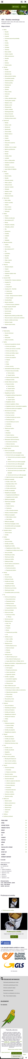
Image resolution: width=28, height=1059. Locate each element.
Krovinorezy (7, 247)
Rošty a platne (8, 209)
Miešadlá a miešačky (9, 224)
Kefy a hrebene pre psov (10, 685)
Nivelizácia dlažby (9, 196)
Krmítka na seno (8, 747)
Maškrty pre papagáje (10, 499)
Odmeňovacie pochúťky (11, 632)
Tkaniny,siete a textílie (10, 100)
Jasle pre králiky (8, 541)
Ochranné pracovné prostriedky (12, 38)
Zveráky (6, 43)
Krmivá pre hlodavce (9, 710)
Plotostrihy (7, 262)
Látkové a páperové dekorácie (13, 781)
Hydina (5, 342)
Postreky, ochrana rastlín (10, 118)
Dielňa (4, 29)
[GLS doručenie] (14, 965)
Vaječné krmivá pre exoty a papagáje (14, 477)
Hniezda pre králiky (9, 559)
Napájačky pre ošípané (10, 741)
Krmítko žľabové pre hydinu (11, 382)
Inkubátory (8, 424)
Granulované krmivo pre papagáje (14, 466)
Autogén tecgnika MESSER (9, 306)
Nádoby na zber (8, 105)
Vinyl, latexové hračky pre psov (13, 659)
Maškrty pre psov (9, 621)
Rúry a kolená (8, 207)
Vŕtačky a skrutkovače (10, 218)
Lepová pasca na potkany (11, 763)
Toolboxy (7, 49)
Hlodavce (5, 703)
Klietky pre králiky (9, 561)
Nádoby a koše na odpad (10, 147)
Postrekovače (8, 85)
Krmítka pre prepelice (10, 730)
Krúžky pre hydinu (10, 413)
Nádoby (6, 136)
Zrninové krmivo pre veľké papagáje (16, 464)
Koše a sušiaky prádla (10, 160)
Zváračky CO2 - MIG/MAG (10, 289)
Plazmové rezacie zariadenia (12, 304)
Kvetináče (7, 87)
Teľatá (7, 364)
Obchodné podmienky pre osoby (10, 982)
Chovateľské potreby (9, 78)
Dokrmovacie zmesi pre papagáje (13, 452)
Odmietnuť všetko (16, 1056)
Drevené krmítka (10, 583)
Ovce (4, 745)
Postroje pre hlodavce (10, 716)
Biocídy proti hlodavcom (10, 758)
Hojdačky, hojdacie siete (10, 273)
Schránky (7, 145)
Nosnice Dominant (9, 333)
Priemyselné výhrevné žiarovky (12, 439)
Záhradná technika (7, 242)
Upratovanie (7, 129)
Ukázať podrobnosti (5, 1052)
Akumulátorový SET (9, 220)
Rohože (6, 153)
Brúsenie (7, 34)
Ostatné (6, 45)
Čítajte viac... (14, 936)
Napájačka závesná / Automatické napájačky (16, 406)
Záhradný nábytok (9, 266)
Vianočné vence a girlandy (11, 776)
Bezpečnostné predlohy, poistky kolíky (13, 315)
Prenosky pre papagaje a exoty (12, 523)
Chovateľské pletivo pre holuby (12, 592)
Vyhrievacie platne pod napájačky (14, 408)
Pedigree (8, 625)
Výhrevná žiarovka (10, 444)
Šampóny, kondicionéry (11, 670)
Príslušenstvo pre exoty (10, 528)
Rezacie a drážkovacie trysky (11, 320)
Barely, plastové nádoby (10, 76)
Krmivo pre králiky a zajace (12, 353)
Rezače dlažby (8, 176)
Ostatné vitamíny (10, 435)
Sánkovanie (7, 809)
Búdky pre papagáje (9, 521)
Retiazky (8, 650)
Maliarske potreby (9, 180)
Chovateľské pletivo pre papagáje (12, 526)
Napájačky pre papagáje (10, 492)
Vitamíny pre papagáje (10, 501)
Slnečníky (7, 275)
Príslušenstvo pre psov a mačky (12, 687)
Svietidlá (7, 235)
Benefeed (8, 432)
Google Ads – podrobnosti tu (10, 1041)
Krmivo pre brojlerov (11, 346)
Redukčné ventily (9, 309)
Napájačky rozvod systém (12, 497)
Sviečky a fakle (8, 156)
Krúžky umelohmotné (11, 488)
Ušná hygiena (9, 667)
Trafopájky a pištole (9, 227)
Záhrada (5, 67)
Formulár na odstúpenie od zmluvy (11, 993)
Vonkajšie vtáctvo (7, 530)
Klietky (6, 718)
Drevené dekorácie (10, 785)
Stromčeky (8, 769)
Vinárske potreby (9, 82)
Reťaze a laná (8, 193)
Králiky (5, 537)
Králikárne (7, 539)
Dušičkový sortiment (9, 162)
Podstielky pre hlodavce (10, 707)
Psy (4, 594)
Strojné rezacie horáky (10, 324)
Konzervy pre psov (9, 619)
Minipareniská (8, 107)
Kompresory (7, 231)
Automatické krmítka (11, 681)
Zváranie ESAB (6, 278)
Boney (7, 630)
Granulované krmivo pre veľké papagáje (17, 475)
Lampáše (7, 158)
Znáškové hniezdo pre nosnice (13, 417)
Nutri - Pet (8, 623)
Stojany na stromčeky (11, 772)
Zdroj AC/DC (9, 286)
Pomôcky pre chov (10, 419)
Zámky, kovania (8, 184)
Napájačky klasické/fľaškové (12, 495)
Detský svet (6, 798)
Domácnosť (6, 120)
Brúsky (6, 222)
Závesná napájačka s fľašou (12, 404)
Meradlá (7, 58)
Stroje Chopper (9, 297)
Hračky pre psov (8, 654)
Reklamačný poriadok (8, 990)
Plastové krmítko (10, 384)
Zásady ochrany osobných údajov (15, 1049)
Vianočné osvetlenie (9, 794)
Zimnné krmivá (8, 532)
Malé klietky (9, 519)
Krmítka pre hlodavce (10, 712)
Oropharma (8, 508)
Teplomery (7, 140)
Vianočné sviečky (9, 796)
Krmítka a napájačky (9, 676)
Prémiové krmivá (10, 603)
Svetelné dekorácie (10, 783)
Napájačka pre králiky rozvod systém (14, 550)
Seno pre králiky (8, 552)
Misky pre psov (9, 683)
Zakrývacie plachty (9, 80)
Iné (7, 634)
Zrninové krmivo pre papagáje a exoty (15, 455)
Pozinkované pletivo (11, 568)
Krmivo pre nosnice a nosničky (13, 348)
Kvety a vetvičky (9, 792)
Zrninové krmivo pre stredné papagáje (16, 461)
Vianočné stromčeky (9, 767)
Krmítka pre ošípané (9, 738)
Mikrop (7, 430)
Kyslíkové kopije (8, 322)
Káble (6, 238)
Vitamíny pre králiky (9, 557)
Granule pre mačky (10, 614)
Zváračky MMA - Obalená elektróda (13, 280)
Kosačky (7, 258)
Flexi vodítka (9, 641)
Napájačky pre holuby (10, 585)
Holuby (5, 572)
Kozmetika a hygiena (9, 665)
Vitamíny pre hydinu (9, 428)
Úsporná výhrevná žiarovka (12, 446)
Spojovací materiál (9, 187)
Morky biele (7, 337)
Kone (7, 362)
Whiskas (9, 616)
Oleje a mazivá (8, 260)
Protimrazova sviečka (14, 932)
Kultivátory (7, 253)
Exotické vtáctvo (7, 448)
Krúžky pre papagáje (9, 479)
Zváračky (7, 233)
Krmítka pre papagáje (10, 490)
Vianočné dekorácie (9, 778)
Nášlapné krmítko (10, 379)
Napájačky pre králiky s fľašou (13, 548)
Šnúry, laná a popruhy (10, 142)
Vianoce (6, 151)
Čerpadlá (7, 255)
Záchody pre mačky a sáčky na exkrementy (16, 690)
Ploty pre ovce (8, 754)
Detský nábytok (8, 805)
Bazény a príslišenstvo (10, 149)
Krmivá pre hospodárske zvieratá (12, 344)
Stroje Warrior (9, 293)
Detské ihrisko (8, 807)
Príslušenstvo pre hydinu (10, 410)
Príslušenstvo (8, 313)
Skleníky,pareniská (9, 111)
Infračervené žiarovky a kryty (11, 743)
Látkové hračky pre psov (11, 656)
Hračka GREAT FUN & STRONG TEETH (15, 661)
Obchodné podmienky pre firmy (10, 985)
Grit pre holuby (8, 577)
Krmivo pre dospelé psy (10, 597)
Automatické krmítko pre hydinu (12, 368)
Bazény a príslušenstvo (10, 803)
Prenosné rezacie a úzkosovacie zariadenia (14, 317)
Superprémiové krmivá (11, 608)
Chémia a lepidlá (9, 54)
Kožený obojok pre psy (11, 645)
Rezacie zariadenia (9, 302)
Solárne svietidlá (9, 109)
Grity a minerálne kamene (12, 510)
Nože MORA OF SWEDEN (10, 169)
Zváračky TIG (8, 282)
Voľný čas (5, 264)
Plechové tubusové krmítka (12, 377)
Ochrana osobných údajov (9, 987)
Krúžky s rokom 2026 (11, 481)
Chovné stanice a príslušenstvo (12, 563)
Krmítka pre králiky (9, 543)
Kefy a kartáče (8, 51)
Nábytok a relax (8, 102)
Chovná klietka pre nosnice (12, 421)
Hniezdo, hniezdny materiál (11, 512)
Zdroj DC (8, 284)
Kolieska (7, 63)
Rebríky (6, 122)
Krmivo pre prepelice (11, 357)
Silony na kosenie (9, 114)
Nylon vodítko (9, 639)
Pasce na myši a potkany (9, 756)
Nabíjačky (7, 240)
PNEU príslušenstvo (9, 56)
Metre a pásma (8, 182)
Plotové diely (9, 694)
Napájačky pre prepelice (10, 732)
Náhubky (8, 652)
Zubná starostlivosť (10, 672)
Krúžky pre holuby (9, 579)
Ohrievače (7, 211)
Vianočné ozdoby (9, 774)
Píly (5, 229)
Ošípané (8, 359)
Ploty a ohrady (8, 91)
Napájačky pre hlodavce (10, 714)
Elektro (5, 213)
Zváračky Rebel (8, 300)
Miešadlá (7, 189)
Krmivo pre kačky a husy (11, 350)
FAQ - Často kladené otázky (9, 996)
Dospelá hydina (11, 375)
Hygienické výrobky (10, 674)
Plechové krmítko (10, 390)
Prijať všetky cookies (16, 1053)
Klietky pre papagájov (10, 515)
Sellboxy (5, 814)
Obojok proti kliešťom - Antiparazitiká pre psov (15, 663)
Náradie (6, 31)
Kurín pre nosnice (10, 415)
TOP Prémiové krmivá (11, 605)
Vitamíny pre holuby (9, 590)
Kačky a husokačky (9, 339)
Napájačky (7, 752)
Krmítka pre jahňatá (9, 749)
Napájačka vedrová (10, 401)
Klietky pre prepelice (9, 723)
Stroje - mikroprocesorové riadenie (14, 295)
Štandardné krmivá (10, 601)
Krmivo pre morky (10, 355)
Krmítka (6, 534)
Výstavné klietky (10, 725)
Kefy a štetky (8, 200)
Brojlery (6, 335)
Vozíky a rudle (8, 125)
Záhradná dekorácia (9, 116)
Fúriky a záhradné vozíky (10, 98)
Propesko (8, 628)
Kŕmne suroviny (9, 366)
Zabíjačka (7, 164)
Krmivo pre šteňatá (9, 610)
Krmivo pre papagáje (9, 450)
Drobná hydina (11, 373)
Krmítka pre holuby (9, 581)
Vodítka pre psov (9, 636)
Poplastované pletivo (11, 570)
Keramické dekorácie (11, 789)
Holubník (7, 574)
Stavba (5, 171)
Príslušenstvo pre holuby (10, 588)
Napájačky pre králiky (10, 546)
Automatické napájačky (11, 679)
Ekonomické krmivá (10, 599)
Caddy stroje (9, 291)
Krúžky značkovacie (10, 486)
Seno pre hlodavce (9, 705)
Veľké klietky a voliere (11, 517)
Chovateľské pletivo (9, 565)
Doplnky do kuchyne (9, 167)
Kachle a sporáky (9, 202)
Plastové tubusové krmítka (12, 370)
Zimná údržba (8, 131)
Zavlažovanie (8, 71)
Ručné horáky (8, 311)
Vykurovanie (6, 198)
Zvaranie (7, 36)
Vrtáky (6, 40)
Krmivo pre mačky (9, 612)
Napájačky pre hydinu (10, 393)
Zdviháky (7, 47)
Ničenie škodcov (8, 133)
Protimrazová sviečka (8, 910)
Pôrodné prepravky (9, 736)
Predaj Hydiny (6, 331)
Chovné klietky (9, 727)
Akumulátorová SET (9, 249)
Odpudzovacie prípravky (11, 692)
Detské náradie (8, 800)
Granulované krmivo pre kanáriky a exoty (17, 468)
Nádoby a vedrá (8, 191)
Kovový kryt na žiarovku (11, 441)
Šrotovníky (8, 426)
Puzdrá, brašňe (8, 65)
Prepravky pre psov (9, 701)
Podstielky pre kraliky (10, 554)
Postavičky (8, 787)
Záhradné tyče (8, 74)
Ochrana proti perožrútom (12, 437)
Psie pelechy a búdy (9, 698)
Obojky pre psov (8, 643)
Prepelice (5, 721)
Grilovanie (7, 94)
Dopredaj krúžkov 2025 (11, 483)
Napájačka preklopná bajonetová (14, 395)
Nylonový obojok (10, 648)
